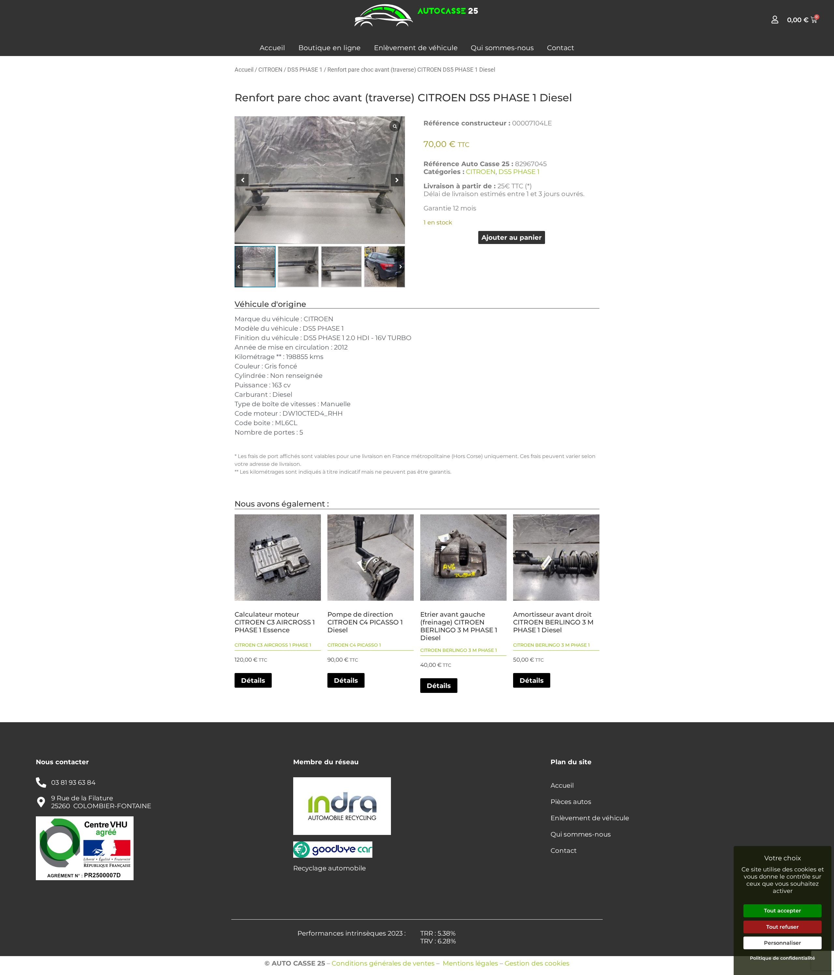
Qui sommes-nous (502, 48)
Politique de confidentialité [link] (782, 958)
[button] (401, 266)
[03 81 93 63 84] (41, 782)
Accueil (272, 48)
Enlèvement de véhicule (416, 48)
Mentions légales (470, 963)
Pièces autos (571, 802)
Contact (560, 48)
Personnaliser (782, 943)
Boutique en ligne (329, 48)
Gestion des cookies (537, 963)
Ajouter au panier (512, 237)
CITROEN (270, 69)
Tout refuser (782, 927)
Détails (253, 680)
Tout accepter (782, 911)
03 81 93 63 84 (73, 782)
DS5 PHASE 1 (305, 69)
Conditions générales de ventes (383, 963)
